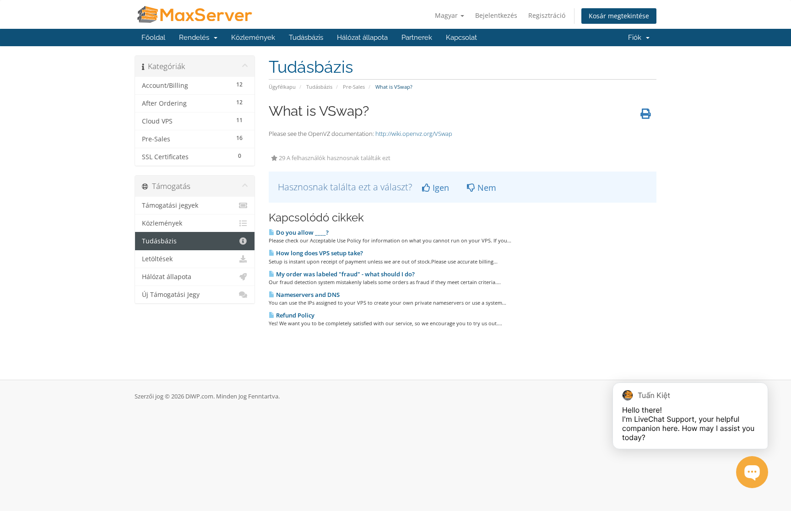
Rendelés (196, 37)
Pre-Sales (354, 86)
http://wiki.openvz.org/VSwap (413, 133)
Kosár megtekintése (619, 15)
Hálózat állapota (362, 37)
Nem (485, 187)
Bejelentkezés (496, 15)
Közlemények (253, 37)
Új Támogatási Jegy (171, 294)
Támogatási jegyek (170, 205)
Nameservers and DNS (307, 294)
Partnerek (416, 37)
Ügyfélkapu (282, 86)
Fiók (636, 37)
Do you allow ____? (302, 232)
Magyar (447, 15)
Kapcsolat (461, 37)
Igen (439, 187)
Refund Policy (294, 315)
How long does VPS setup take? (319, 253)
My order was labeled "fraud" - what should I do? (345, 274)
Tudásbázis (306, 37)
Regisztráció (546, 15)
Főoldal (153, 37)
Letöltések (157, 259)
